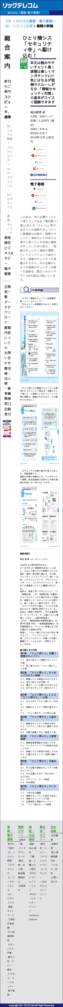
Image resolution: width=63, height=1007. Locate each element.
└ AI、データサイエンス (10, 175)
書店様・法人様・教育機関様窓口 (7, 386)
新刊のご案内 (7, 86)
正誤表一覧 (7, 291)
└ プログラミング (10, 151)
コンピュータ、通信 (7, 106)
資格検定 (7, 240)
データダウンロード (7, 312)
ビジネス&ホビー (8, 255)
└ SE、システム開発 (10, 130)
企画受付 (7, 411)
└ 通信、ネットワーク (10, 222)
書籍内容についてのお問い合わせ (7, 345)
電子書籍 (7, 271)
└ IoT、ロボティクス (10, 198)
